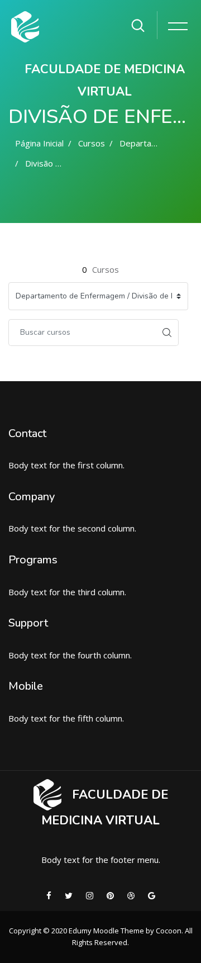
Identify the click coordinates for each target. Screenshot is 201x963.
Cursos (91, 143)
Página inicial (39, 143)
